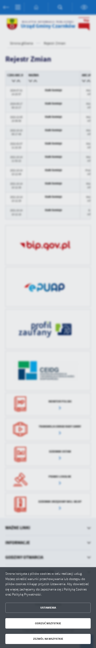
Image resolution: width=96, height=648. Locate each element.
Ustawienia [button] (48, 608)
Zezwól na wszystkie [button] (48, 639)
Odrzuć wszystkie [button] (48, 623)
